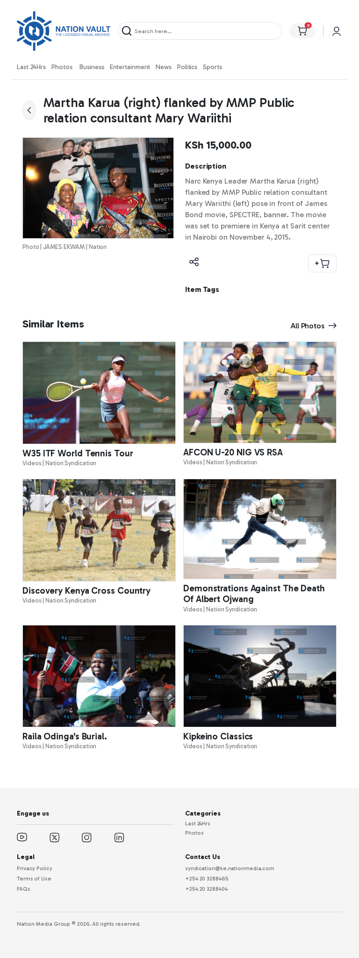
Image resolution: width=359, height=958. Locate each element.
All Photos (307, 325)
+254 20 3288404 (206, 889)
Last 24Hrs (31, 67)
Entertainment (130, 67)
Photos (61, 67)
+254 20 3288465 (207, 878)
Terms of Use (34, 878)
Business (91, 67)
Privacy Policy (34, 868)
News (164, 67)
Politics (187, 67)
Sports (212, 67)
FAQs (23, 889)
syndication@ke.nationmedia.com (229, 868)
